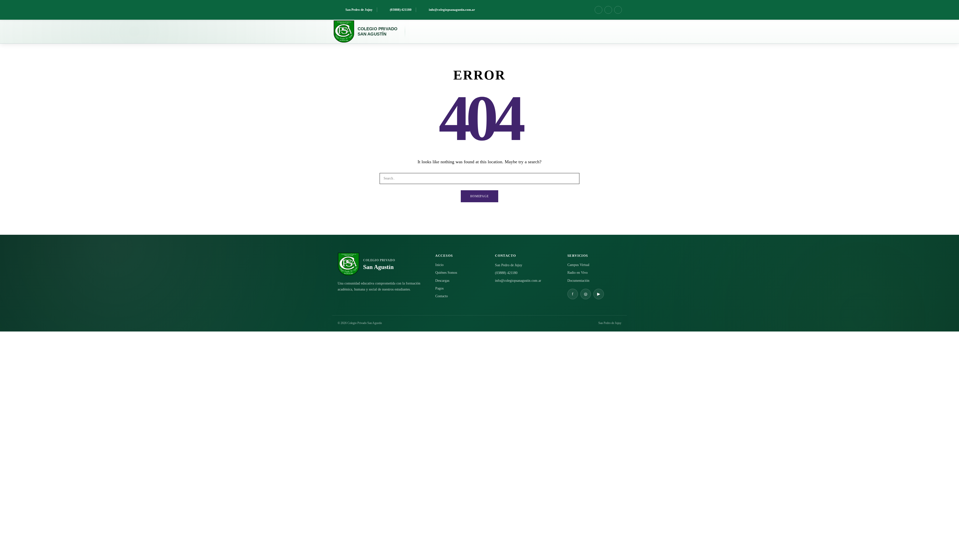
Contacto (441, 296)
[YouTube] (618, 10)
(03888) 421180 (506, 273)
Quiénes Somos (446, 272)
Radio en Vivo (577, 272)
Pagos (439, 288)
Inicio (439, 265)
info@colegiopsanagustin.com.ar (518, 280)
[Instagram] (608, 10)
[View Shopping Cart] (608, 31)
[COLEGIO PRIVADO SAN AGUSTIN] (343, 31)
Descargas (442, 280)
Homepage (479, 196)
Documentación (578, 280)
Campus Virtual (578, 265)
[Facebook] (598, 10)
